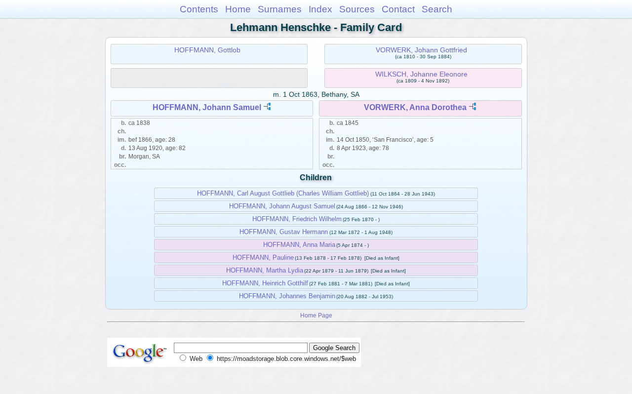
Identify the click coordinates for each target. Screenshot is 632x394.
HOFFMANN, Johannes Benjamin (287, 296)
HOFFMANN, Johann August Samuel (282, 206)
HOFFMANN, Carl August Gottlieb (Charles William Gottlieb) (283, 193)
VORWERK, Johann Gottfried (421, 50)
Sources (357, 9)
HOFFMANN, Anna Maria (299, 244)
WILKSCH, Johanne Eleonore (421, 74)
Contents (199, 9)
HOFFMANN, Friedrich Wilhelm (297, 219)
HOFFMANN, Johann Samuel (207, 107)
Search (437, 9)
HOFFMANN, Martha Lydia (264, 270)
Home (238, 9)
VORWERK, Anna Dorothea (415, 107)
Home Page (316, 315)
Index (320, 9)
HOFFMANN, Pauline (263, 257)
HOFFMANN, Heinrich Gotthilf (265, 283)
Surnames (280, 9)
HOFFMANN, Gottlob (207, 50)
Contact (398, 9)
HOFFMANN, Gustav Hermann (283, 232)
